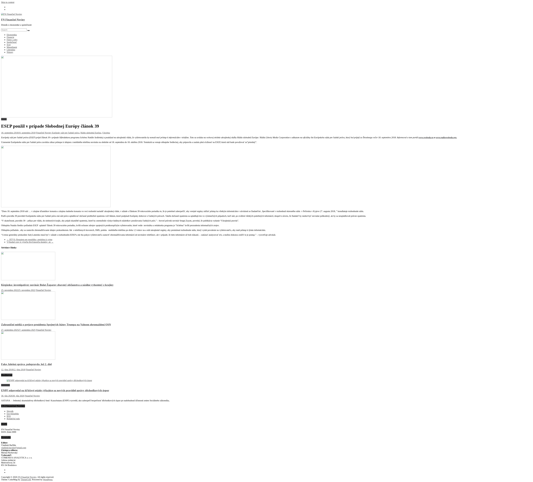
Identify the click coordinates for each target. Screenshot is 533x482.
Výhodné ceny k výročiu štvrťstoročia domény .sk (30, 242)
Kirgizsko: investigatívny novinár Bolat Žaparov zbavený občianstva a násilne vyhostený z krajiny (57, 284)
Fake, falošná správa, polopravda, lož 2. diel (26, 364)
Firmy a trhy (12, 40)
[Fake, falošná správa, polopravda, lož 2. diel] (28, 359)
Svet (9, 45)
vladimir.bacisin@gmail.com (13, 448)
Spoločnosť (12, 42)
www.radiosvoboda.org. (446, 137)
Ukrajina (106, 133)
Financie (10, 37)
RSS (9, 416)
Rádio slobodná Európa (91, 133)
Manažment (12, 47)
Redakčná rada (13, 419)
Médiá (4, 119)
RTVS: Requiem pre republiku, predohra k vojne (29, 239)
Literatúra (11, 50)
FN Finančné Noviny (13, 19)
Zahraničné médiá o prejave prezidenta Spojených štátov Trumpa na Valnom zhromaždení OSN (56, 324)
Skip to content (7, 2)
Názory (10, 52)
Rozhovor (5, 385)
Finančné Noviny (44, 133)
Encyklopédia (13, 414)
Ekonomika (12, 35)
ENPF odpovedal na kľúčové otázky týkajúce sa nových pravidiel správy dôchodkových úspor (55, 390)
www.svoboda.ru (425, 137)
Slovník (10, 411)
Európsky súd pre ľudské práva (65, 133)
